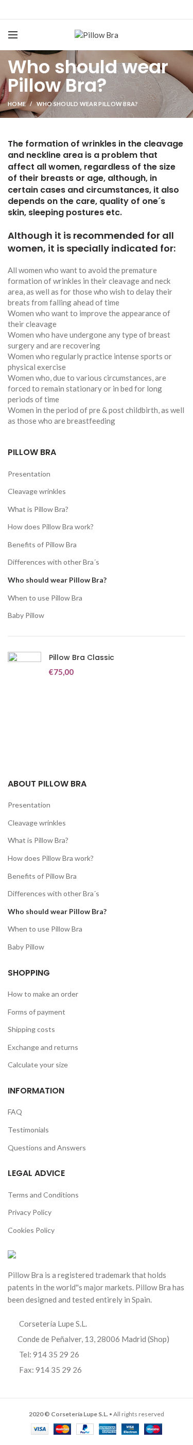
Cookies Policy (31, 1230)
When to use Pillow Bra (45, 597)
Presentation (29, 473)
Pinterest (128, 9)
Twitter (77, 9)
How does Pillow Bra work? (51, 526)
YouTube (116, 9)
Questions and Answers (47, 1147)
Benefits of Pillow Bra (42, 544)
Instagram (103, 9)
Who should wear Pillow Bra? (57, 579)
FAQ (15, 1111)
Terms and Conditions (43, 1194)
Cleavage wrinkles (37, 491)
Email (90, 9)
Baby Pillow (26, 615)
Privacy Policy (29, 1212)
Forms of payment (36, 1011)
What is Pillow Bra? (38, 509)
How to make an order (43, 993)
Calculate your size (38, 1064)
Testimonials (28, 1129)
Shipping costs (31, 1029)
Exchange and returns (43, 1047)
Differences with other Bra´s (53, 562)
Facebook (64, 9)
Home (17, 103)
